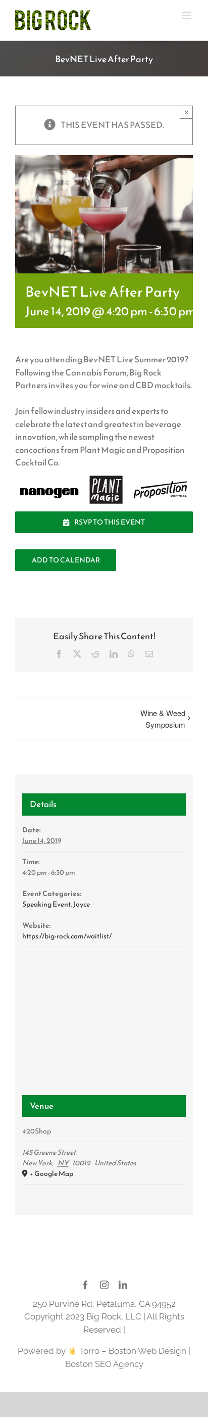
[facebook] (85, 1285)
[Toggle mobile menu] (187, 15)
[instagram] (104, 1285)
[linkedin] (123, 1285)
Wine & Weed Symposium (162, 718)
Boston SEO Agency (104, 1364)
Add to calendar (66, 560)
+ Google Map (51, 1173)
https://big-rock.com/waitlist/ (67, 936)
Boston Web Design (147, 1351)
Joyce (81, 904)
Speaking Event (46, 904)
